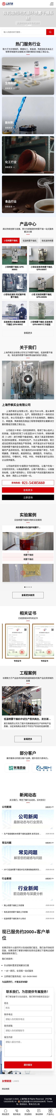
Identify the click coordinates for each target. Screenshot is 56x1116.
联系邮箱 (8, 1025)
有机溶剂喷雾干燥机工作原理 (16, 912)
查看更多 (28, 332)
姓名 (6, 1003)
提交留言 (28, 1065)
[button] (26, 25)
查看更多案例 (28, 595)
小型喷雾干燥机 (11, 240)
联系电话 (8, 1014)
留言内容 (8, 1037)
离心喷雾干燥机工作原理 (14, 905)
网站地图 (5, 1088)
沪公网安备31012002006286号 (33, 1101)
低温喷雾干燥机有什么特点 (15, 918)
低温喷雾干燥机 (29, 240)
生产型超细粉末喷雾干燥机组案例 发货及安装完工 (22, 833)
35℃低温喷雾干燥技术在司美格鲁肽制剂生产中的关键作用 (22, 869)
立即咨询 (28, 497)
